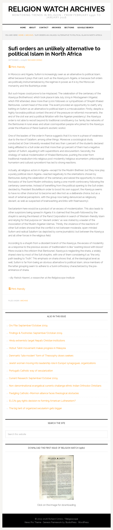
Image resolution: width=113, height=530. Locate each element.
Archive (24, 301)
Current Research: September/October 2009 (33, 378)
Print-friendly (18, 67)
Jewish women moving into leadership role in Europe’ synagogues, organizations (52, 363)
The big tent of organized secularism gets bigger (35, 408)
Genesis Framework (52, 522)
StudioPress (71, 522)
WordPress (83, 522)
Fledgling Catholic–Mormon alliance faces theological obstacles (44, 393)
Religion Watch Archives (56, 9)
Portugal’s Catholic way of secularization (31, 370)
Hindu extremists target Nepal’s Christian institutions (37, 340)
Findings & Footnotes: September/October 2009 (35, 333)
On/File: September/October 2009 (28, 325)
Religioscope (71, 519)
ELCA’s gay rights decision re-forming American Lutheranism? (42, 400)
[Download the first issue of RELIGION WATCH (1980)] (56, 477)
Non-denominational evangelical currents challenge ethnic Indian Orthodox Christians (55, 385)
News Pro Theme (33, 522)
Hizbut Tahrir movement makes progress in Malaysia (37, 348)
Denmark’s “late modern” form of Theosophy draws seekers (41, 355)
